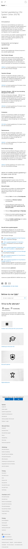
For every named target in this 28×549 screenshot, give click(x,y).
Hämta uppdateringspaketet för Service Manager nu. (13, 252)
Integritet (11, 542)
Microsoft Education (5, 449)
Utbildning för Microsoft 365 (7, 346)
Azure (3, 477)
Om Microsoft (4, 522)
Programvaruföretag (5, 511)
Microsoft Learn (4, 499)
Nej (18, 399)
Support (3, 5)
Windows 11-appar (5, 421)
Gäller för (4, 17)
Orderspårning (4, 437)
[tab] (6, 308)
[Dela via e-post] (9, 283)
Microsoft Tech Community (6, 503)
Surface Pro (4, 406)
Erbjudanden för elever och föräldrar (8, 463)
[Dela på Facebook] (2, 283)
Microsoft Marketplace (6, 506)
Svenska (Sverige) (7, 534)
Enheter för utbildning (6, 451)
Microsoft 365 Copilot (6, 485)
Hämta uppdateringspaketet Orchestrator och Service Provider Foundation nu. (12, 248)
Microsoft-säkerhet (5, 364)
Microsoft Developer (5, 496)
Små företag (4, 489)
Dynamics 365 (4, 480)
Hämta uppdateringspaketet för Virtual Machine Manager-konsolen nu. (13, 256)
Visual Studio (4, 513)
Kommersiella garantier (6, 442)
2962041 (3, 142)
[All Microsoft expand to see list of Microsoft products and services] (2, 2)
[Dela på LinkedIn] (5, 283)
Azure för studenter (5, 466)
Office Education (5, 459)
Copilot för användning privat (7, 414)
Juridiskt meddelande (18, 542)
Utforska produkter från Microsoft (8, 418)
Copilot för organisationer (6, 411)
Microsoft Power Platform (6, 508)
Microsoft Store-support (6, 432)
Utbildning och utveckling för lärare (8, 461)
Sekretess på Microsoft (6, 527)
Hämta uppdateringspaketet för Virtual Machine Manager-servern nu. (13, 260)
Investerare (4, 530)
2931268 (3, 124)
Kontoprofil (4, 428)
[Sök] (25, 297)
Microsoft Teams (5, 487)
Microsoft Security (5, 475)
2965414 (3, 164)
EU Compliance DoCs (18, 544)
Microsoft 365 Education (6, 456)
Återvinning (4, 440)
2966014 (3, 67)
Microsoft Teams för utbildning (7, 454)
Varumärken (4, 544)
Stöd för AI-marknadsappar (6, 501)
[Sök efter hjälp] (5, 2)
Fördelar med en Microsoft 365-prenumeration (12, 328)
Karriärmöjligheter (5, 520)
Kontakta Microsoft (5, 542)
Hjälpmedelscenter (5, 382)
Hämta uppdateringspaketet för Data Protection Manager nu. (13, 238)
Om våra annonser (10, 544)
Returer (3, 435)
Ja (9, 399)
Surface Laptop (4, 409)
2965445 (3, 85)
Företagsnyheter (5, 525)
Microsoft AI (4, 473)
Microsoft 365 (4, 416)
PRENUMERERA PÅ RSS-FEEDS (10, 286)
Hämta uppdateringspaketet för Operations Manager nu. (12, 242)
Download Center (5, 430)
